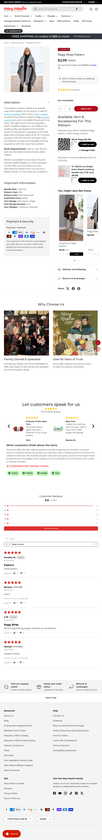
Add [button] (76, 254)
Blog (6, 720)
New (52, 21)
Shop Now (39, 2)
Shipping (57, 720)
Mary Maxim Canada (14, 783)
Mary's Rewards (11, 770)
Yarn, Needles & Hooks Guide (18, 760)
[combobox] (57, 9)
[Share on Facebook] (73, 288)
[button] (77, 9)
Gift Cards (87, 21)
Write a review (51, 528)
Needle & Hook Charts (15, 730)
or (86, 150)
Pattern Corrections (14, 745)
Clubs (76, 21)
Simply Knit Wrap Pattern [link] (67, 244)
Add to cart (86, 109)
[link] (71, 218)
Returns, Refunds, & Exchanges (68, 725)
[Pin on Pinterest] (78, 288)
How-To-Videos (60, 735)
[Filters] (6, 544)
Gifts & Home (63, 21)
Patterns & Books (17, 43)
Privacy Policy (10, 793)
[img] (51, 408)
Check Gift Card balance (65, 740)
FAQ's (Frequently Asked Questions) (71, 730)
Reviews (8, 788)
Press (6, 750)
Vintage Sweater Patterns (17, 21)
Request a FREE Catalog (16, 735)
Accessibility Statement (64, 750)
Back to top (51, 698)
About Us (8, 716)
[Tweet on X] (68, 288)
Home (6, 43)
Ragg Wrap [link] (92, 231)
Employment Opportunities (18, 725)
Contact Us (58, 716)
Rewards (26, 26)
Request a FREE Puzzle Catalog (19, 740)
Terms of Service (61, 745)
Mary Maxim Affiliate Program (18, 765)
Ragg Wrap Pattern (33, 43)
